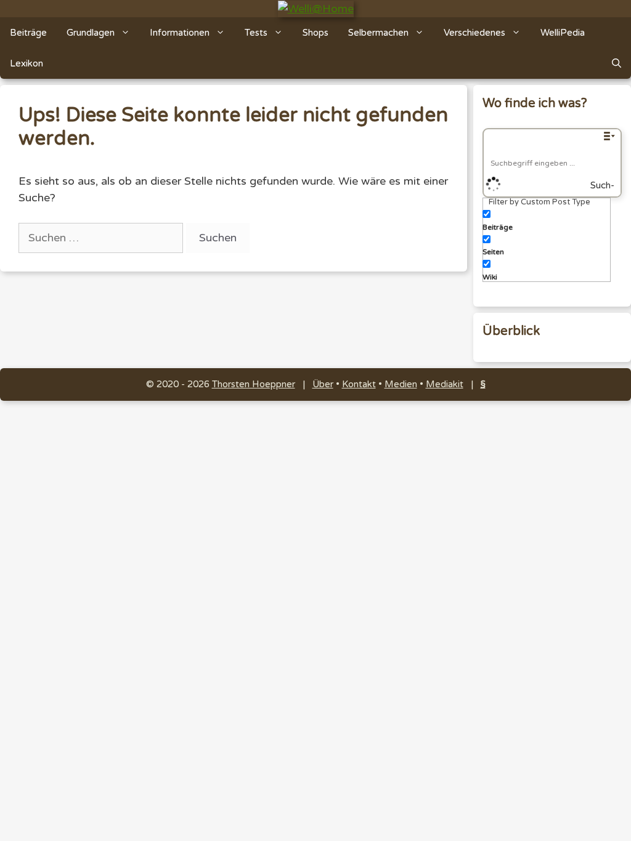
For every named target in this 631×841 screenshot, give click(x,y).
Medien (401, 384)
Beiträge (28, 32)
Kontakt (359, 384)
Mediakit (444, 384)
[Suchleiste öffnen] (616, 63)
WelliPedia (562, 32)
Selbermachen (378, 32)
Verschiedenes (474, 32)
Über (322, 384)
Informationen (180, 32)
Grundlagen (91, 32)
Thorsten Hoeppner (253, 384)
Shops (315, 32)
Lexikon (26, 63)
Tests (256, 32)
